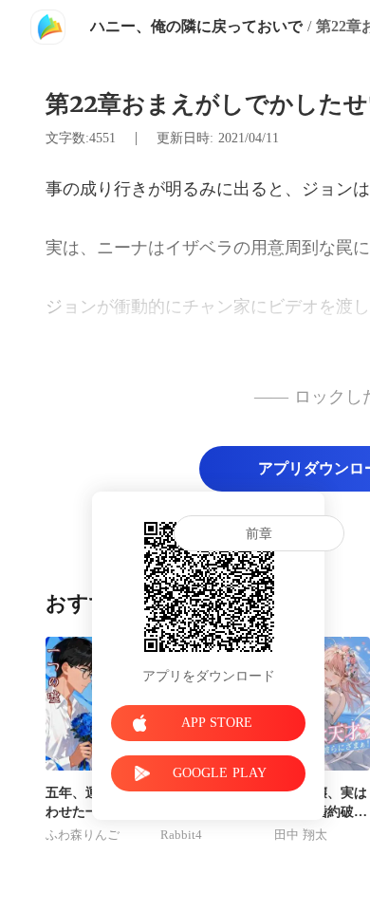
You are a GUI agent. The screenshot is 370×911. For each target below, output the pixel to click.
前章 (259, 534)
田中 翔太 (300, 835)
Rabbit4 (181, 835)
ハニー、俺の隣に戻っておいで (196, 26)
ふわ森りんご (83, 835)
